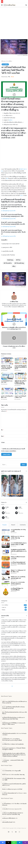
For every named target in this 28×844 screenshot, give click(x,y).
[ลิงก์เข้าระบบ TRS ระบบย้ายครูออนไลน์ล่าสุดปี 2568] (6, 578)
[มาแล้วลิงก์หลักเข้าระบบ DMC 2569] (7, 376)
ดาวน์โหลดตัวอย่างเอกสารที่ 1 (8, 210)
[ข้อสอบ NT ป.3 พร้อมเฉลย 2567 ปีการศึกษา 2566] (6, 572)
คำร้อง (18, 260)
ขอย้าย (10, 120)
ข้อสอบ (3, 609)
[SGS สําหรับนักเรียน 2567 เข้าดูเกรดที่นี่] (6, 532)
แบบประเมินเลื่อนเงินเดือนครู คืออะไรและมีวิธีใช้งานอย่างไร (21, 367)
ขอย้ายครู (10, 260)
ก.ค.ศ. (21, 195)
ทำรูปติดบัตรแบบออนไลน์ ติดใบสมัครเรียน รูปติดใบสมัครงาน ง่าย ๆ (18, 551)
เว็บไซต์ (2, 442)
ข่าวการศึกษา (9, 61)
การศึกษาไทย (14, 301)
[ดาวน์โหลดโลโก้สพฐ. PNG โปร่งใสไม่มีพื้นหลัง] (6, 592)
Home (4, 61)
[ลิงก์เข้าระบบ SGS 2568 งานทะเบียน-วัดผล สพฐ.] (6, 538)
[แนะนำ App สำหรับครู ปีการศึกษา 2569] (21, 391)
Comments (23, 524)
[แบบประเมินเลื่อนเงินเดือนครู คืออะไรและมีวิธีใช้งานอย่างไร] (21, 360)
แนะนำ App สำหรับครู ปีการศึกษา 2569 (20, 396)
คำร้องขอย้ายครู (19, 263)
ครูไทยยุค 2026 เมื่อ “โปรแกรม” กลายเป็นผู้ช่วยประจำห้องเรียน (6, 367)
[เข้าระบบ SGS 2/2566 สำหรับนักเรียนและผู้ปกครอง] (6, 584)
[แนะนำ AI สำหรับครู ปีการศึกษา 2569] (7, 391)
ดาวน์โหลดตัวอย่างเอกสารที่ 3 (8, 226)
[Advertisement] (14, 24)
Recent (13, 524)
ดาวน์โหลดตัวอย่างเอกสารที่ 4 (8, 236)
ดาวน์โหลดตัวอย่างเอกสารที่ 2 (8, 218)
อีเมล (2, 436)
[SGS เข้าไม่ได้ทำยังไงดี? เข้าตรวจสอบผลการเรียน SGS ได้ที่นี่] (6, 545)
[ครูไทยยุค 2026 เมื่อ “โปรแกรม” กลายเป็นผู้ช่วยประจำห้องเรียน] (7, 360)
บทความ (4, 607)
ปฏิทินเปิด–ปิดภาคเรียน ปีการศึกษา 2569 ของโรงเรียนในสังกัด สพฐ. (20, 382)
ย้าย (7, 178)
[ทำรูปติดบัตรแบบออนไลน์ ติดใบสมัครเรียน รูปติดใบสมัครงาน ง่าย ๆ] (6, 552)
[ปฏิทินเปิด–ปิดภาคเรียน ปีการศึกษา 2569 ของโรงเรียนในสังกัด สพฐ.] (21, 376)
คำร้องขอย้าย (8, 263)
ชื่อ (2, 429)
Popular (4, 524)
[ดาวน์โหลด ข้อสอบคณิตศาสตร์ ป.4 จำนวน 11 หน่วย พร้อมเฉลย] (6, 565)
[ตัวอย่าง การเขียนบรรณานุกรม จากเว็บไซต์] (6, 558)
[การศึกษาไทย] (10, 5)
